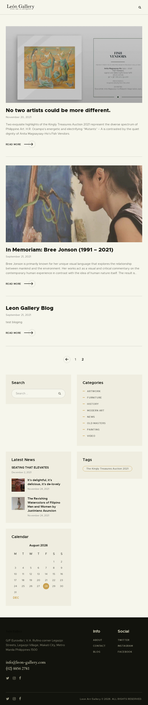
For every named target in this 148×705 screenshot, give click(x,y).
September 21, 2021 (18, 256)
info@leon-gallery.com (26, 662)
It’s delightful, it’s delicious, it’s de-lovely (44, 482)
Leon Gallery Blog (29, 308)
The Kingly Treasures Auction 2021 (107, 468)
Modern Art (95, 410)
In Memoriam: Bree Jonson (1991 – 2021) (59, 249)
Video (91, 436)
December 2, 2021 (21, 472)
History (93, 404)
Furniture (94, 397)
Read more (13, 144)
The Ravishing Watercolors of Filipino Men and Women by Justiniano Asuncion (44, 505)
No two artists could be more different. (58, 110)
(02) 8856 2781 (17, 668)
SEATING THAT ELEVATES (30, 467)
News (91, 416)
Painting (93, 429)
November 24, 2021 (38, 488)
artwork (94, 391)
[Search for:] (38, 393)
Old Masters (96, 423)
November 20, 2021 (18, 117)
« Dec (15, 598)
